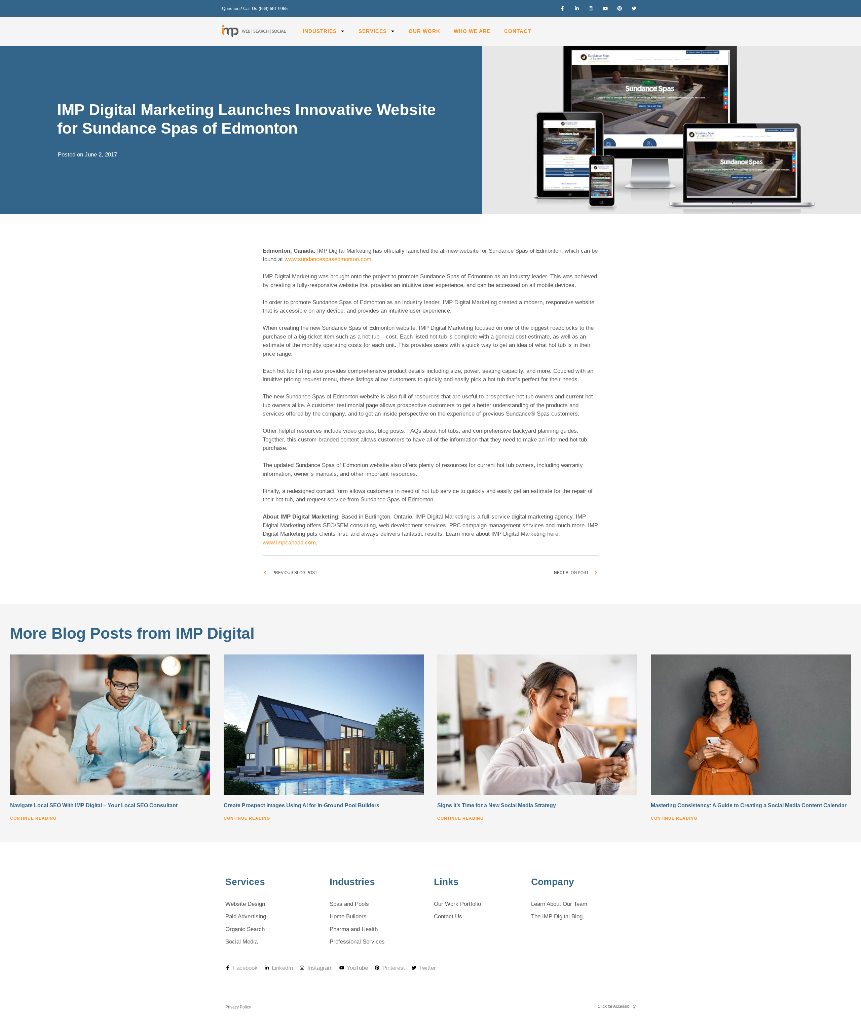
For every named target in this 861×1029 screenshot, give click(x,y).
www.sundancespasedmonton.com (328, 259)
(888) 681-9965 (273, 8)
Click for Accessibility (617, 1006)
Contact (517, 31)
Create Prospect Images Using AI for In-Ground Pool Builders (301, 805)
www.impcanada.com (289, 542)
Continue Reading (33, 818)
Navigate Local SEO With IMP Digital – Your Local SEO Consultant (94, 805)
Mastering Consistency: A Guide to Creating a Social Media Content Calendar (749, 805)
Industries (320, 31)
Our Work (424, 31)
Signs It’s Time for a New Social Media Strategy (496, 805)
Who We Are (472, 31)
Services (373, 31)
